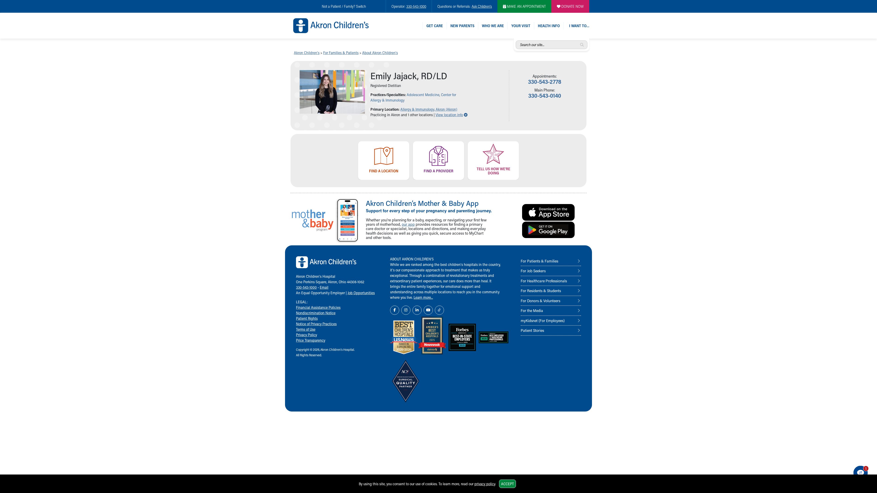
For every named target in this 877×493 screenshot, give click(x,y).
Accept (507, 483)
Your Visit (520, 25)
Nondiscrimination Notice (315, 312)
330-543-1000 (416, 6)
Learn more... (423, 297)
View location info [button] (452, 114)
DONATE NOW (572, 6)
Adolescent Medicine (423, 94)
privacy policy (484, 483)
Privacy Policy (306, 334)
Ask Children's (482, 6)
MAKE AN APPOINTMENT (526, 6)
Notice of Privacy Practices (316, 323)
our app (408, 224)
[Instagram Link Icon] (405, 310)
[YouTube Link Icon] (428, 310)
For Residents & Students (541, 290)
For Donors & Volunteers (540, 300)
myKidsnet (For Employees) (543, 320)
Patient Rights (307, 318)
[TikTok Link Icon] (439, 310)
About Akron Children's (380, 52)
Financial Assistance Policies (318, 307)
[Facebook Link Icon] (394, 310)
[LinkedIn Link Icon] (417, 310)
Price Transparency (310, 340)
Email (324, 287)
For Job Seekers (533, 270)
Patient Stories (532, 330)
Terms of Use (305, 329)
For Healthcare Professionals (544, 280)
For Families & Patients (341, 52)
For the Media (532, 310)
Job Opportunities (361, 292)
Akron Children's (307, 52)
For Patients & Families (539, 260)
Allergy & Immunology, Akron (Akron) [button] (428, 109)
